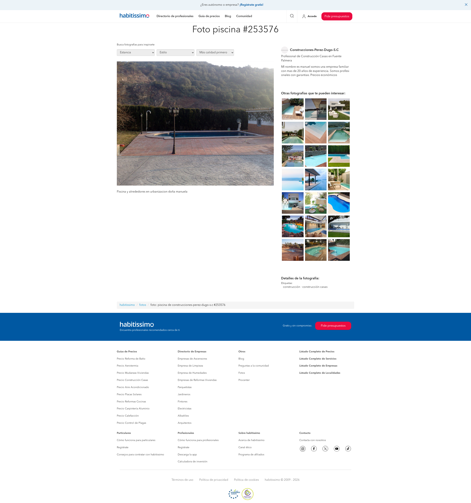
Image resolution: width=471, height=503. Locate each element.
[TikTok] (348, 448)
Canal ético (245, 447)
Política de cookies (246, 480)
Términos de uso (182, 480)
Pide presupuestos (337, 16)
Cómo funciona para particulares (136, 440)
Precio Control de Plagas (131, 423)
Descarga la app (187, 454)
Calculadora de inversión (192, 461)
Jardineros (184, 394)
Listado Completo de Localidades (319, 373)
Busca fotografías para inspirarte (136, 44)
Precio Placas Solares (129, 394)
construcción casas (314, 287)
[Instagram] (302, 448)
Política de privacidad (213, 480)
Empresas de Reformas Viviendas (197, 380)
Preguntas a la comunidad (253, 366)
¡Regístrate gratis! (251, 4)
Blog (241, 359)
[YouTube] (336, 448)
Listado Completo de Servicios (317, 359)
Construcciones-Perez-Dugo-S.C (314, 50)
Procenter (244, 380)
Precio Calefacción (128, 416)
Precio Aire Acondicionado (133, 387)
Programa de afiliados (251, 454)
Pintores (182, 401)
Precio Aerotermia (127, 366)
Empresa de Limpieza (190, 366)
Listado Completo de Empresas (318, 366)
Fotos (241, 373)
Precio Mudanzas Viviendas (133, 373)
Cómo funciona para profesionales (198, 440)
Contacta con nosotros (312, 440)
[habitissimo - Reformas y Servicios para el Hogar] (134, 16)
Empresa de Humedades (192, 373)
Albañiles (183, 416)
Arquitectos (184, 423)
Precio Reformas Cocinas (131, 401)
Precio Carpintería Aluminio (133, 408)
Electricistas (184, 408)
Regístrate (122, 447)
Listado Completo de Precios (316, 351)
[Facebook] (314, 448)
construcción (291, 287)
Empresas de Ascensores (192, 359)
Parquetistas (185, 387)
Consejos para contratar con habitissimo (140, 454)
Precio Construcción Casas (132, 380)
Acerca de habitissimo (251, 440)
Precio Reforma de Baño (131, 359)
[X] (325, 448)
